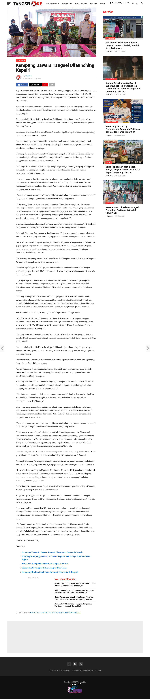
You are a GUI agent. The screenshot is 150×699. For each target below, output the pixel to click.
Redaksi (28, 76)
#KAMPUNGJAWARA (50, 613)
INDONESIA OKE (52, 3)
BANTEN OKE (67, 3)
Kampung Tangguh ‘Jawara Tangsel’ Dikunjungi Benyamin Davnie (52, 552)
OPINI (102, 3)
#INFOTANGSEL (36, 613)
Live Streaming (63, 671)
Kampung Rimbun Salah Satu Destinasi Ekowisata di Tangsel (50, 572)
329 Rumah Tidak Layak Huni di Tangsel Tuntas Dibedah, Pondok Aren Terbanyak (75, 584)
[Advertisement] (33, 594)
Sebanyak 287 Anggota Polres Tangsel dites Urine (44, 568)
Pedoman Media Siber (92, 671)
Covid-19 (52, 671)
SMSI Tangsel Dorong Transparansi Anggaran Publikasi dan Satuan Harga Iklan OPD (74, 591)
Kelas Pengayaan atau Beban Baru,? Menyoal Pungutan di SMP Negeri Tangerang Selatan (74, 598)
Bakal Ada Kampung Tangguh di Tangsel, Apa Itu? (45, 563)
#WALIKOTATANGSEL (73, 613)
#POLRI (61, 613)
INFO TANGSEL (81, 3)
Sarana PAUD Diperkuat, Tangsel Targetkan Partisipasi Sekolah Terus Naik (73, 605)
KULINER (94, 3)
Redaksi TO (76, 671)
